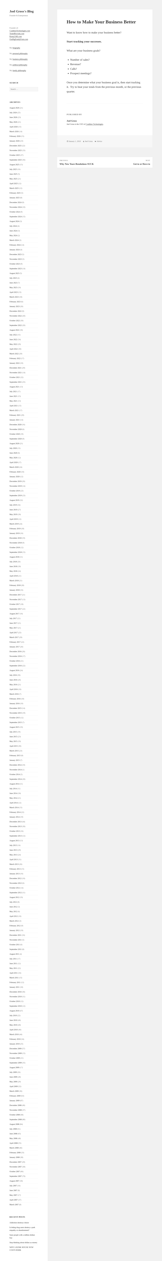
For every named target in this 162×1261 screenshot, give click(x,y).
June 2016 (13, 680)
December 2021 (15, 368)
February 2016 (15, 699)
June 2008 (13, 1134)
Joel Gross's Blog (21, 11)
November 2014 (15, 770)
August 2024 (14, 221)
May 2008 (13, 1138)
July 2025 (13, 169)
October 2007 (14, 1171)
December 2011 (15, 935)
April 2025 (13, 183)
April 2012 (13, 916)
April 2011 (13, 973)
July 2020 (13, 448)
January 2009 (14, 1101)
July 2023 (13, 278)
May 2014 (13, 798)
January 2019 (14, 533)
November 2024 (15, 207)
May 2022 (13, 344)
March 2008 (14, 1148)
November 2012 (15, 883)
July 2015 (13, 732)
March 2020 (14, 467)
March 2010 (14, 1034)
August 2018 (14, 557)
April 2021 (13, 406)
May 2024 (13, 235)
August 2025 (14, 165)
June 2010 (13, 1020)
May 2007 (13, 1195)
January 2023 (14, 306)
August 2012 (14, 897)
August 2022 (14, 330)
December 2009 (15, 1049)
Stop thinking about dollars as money (23, 1243)
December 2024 (15, 202)
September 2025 (15, 160)
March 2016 (14, 694)
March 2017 (14, 637)
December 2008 (15, 1105)
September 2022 (15, 325)
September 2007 (15, 1176)
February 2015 (15, 755)
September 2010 (15, 1006)
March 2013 (14, 864)
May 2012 (13, 911)
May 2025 (13, 179)
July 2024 (13, 226)
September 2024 (15, 217)
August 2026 (14, 108)
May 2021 (13, 401)
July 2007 (13, 1186)
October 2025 (14, 155)
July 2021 (13, 391)
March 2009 (14, 1091)
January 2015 (14, 760)
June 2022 (13, 339)
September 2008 (15, 1119)
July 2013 (13, 845)
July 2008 (13, 1129)
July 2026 (13, 113)
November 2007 (15, 1167)
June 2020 (13, 453)
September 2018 (15, 552)
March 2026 (14, 131)
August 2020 (14, 443)
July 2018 (13, 562)
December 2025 (15, 146)
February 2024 (15, 245)
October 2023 (14, 264)
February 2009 (15, 1096)
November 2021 (15, 373)
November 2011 (15, 940)
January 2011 (14, 987)
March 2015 (14, 751)
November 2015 (15, 713)
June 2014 (13, 793)
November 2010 (15, 997)
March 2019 (14, 524)
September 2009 (15, 1063)
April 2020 (13, 462)
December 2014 (15, 765)
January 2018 (14, 590)
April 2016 (13, 689)
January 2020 (14, 477)
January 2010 (14, 1044)
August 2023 (14, 273)
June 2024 (13, 231)
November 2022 (15, 316)
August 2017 (14, 614)
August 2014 (14, 784)
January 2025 (14, 198)
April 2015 (13, 746)
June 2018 (13, 566)
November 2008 (15, 1110)
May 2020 (13, 458)
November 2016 (15, 656)
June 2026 (13, 117)
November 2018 (15, 543)
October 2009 (14, 1058)
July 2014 (13, 789)
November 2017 (15, 599)
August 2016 (14, 670)
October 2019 (14, 491)
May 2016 (13, 685)
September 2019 (15, 495)
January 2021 (14, 420)
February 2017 (15, 642)
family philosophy (19, 70)
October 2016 (14, 661)
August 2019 (14, 500)
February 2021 (15, 415)
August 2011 (14, 954)
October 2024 (14, 212)
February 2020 (15, 472)
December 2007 (15, 1162)
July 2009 (13, 1072)
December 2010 (15, 992)
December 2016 (15, 651)
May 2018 (13, 571)
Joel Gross (89, 141)
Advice (99, 141)
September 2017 (15, 609)
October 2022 (14, 321)
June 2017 (13, 623)
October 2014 (14, 774)
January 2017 (14, 647)
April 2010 (13, 1030)
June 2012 (13, 907)
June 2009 (13, 1077)
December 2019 (15, 481)
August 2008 (14, 1124)
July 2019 (13, 505)
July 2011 (13, 959)
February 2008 (15, 1153)
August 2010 (14, 1011)
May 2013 (13, 855)
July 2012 (13, 902)
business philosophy (20, 59)
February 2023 (15, 302)
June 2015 (13, 737)
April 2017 (13, 633)
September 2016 (15, 666)
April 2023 (13, 292)
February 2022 (15, 358)
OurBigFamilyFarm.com (18, 39)
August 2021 (14, 387)
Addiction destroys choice (19, 1223)
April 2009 (13, 1086)
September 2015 (15, 722)
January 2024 (14, 250)
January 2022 (14, 363)
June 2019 (13, 510)
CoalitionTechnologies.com (19, 31)
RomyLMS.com (15, 36)
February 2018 (15, 585)
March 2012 (14, 921)
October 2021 (14, 377)
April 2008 (13, 1143)
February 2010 (15, 1039)
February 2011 (14, 982)
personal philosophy (20, 53)
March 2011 (14, 978)
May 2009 (13, 1082)
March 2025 (14, 188)
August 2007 (14, 1181)
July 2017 (13, 618)
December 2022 (15, 311)
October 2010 (14, 1001)
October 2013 (14, 831)
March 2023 (14, 297)
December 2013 (15, 822)
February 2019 (15, 529)
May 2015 (13, 741)
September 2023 (15, 269)
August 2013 (14, 841)
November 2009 (15, 1053)
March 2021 (14, 410)
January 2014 (14, 817)
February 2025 (15, 193)
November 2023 (15, 259)
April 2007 (13, 1200)
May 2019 (13, 514)
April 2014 (13, 803)
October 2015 (14, 718)
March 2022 (14, 354)
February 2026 (15, 136)
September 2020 (15, 439)
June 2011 (13, 963)
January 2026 (14, 141)
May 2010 (13, 1025)
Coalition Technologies (94, 124)
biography (16, 48)
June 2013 (13, 850)
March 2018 (14, 581)
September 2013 (15, 836)
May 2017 (13, 628)
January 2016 (14, 703)
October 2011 (14, 945)
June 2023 (13, 283)
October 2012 (14, 888)
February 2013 (15, 869)
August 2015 (14, 727)
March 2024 (14, 240)
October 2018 (14, 547)
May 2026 (13, 122)
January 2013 (14, 874)
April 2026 (13, 127)
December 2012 (15, 878)
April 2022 (13, 349)
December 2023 (15, 254)
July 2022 (13, 335)
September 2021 (15, 382)
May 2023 (13, 287)
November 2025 (15, 150)
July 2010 (13, 1015)
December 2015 (15, 708)
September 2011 (15, 949)
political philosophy (20, 65)
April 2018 (13, 576)
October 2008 (14, 1115)
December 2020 (15, 425)
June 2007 (13, 1190)
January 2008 (14, 1157)
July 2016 (13, 675)
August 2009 (14, 1067)
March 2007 (14, 1205)
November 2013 (15, 826)
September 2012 (15, 893)
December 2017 (15, 595)
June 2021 (13, 396)
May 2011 (13, 968)
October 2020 (14, 434)
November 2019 (15, 486)
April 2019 (13, 519)
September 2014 (15, 779)
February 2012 (15, 926)
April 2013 (13, 859)
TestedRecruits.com (16, 34)
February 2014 (15, 812)
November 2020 (15, 429)
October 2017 (14, 604)
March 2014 (14, 807)
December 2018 (15, 538)
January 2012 (14, 930)
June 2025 (13, 174)
